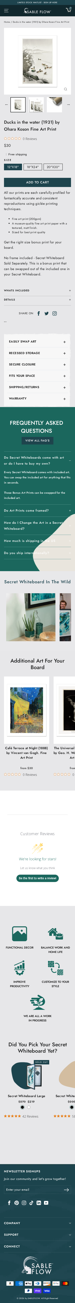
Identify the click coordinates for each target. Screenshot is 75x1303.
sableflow (34, 1298)
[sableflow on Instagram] (24, 1202)
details (9, 300)
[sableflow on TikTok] (31, 1202)
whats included (16, 290)
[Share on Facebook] (38, 313)
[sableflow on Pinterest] (16, 1202)
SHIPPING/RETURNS (24, 387)
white (28, 1107)
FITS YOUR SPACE (22, 376)
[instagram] (54, 313)
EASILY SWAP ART (22, 341)
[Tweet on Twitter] (46, 313)
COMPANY (12, 1223)
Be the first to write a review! (37, 878)
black (22, 1107)
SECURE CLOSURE (22, 364)
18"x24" (33, 167)
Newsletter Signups (22, 1171)
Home (7, 21)
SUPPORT (11, 1235)
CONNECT (12, 1246)
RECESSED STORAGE (24, 353)
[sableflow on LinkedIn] (39, 1202)
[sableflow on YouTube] (46, 1202)
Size (7, 160)
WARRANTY (17, 398)
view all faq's (37, 440)
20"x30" (53, 167)
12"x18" (13, 167)
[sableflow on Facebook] (9, 1202)
